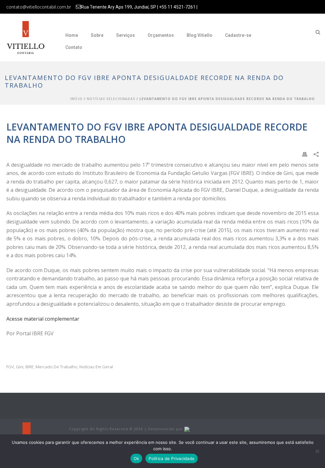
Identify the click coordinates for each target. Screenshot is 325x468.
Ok (136, 458)
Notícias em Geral (96, 367)
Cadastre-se (238, 35)
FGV (10, 367)
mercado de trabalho (56, 367)
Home (71, 35)
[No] (317, 451)
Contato (73, 47)
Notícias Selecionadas (111, 99)
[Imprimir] (304, 153)
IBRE (29, 367)
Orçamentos (161, 35)
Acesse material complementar (42, 318)
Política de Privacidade (172, 458)
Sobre (97, 35)
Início (76, 99)
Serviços (125, 35)
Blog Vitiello (199, 35)
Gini (19, 367)
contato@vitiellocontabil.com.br (38, 7)
